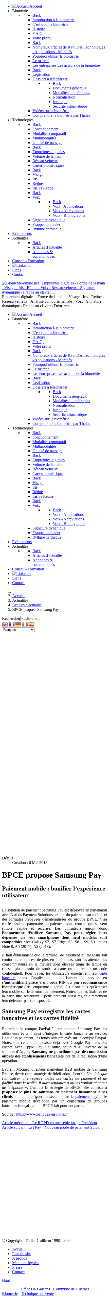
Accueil (18, 1249)
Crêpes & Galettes (35, 1289)
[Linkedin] (21, 265)
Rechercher (11, 618)
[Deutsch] (18, 624)
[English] (5, 624)
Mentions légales (25, 1263)
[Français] (12, 624)
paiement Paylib (88, 1096)
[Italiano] (25, 624)
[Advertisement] (54, 686)
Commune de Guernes (71, 1289)
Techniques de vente (37, 1293)
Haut (6, 1280)
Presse (17, 1267)
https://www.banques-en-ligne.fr (42, 1114)
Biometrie (10, 1293)
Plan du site (21, 1253)
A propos (19, 1258)
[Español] (31, 624)
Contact (18, 1272)
